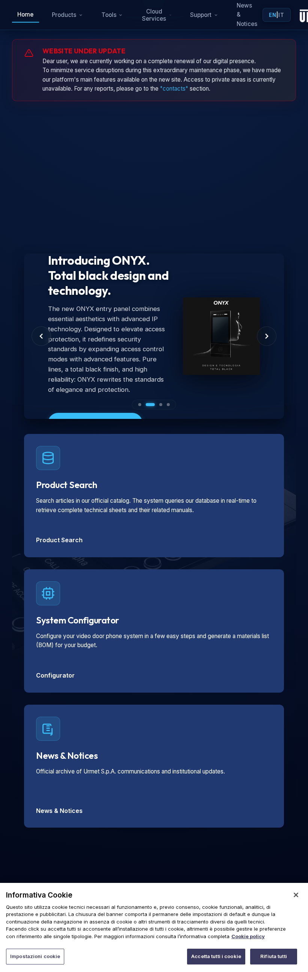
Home (25, 14)
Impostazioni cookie (35, 956)
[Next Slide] (266, 336)
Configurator (55, 675)
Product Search (59, 540)
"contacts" (174, 88)
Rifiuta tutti (273, 956)
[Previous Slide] (41, 336)
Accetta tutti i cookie (216, 956)
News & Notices (59, 810)
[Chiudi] (296, 895)
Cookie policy (248, 936)
